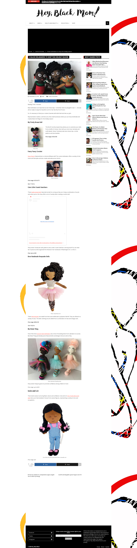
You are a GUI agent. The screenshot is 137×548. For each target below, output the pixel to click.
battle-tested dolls (36, 192)
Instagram (32, 539)
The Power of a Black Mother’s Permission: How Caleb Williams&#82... (99, 128)
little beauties (35, 316)
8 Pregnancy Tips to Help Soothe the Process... (99, 139)
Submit (107, 547)
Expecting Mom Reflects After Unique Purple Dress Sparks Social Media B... (99, 84)
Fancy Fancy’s (31, 156)
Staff (43, 96)
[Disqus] (54, 498)
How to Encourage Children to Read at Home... (100, 158)
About (31, 23)
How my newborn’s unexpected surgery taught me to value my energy (41, 475)
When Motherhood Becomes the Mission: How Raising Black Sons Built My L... (100, 63)
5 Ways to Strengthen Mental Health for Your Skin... (99, 105)
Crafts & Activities (53, 96)
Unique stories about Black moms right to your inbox (68, 532)
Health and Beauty (51, 23)
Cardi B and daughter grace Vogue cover (69, 475)
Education (64, 23)
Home (98, 547)
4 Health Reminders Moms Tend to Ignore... (99, 149)
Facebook (31, 532)
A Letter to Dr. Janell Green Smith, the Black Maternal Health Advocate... (100, 95)
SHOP (73, 23)
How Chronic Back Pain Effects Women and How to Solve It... (100, 117)
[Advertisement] (68, 40)
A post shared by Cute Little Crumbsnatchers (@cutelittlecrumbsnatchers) (45, 242)
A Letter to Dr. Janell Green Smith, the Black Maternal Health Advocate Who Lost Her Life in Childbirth (60, 2)
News (39, 23)
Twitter (31, 536)
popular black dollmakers (44, 334)
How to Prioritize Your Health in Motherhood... (99, 73)
